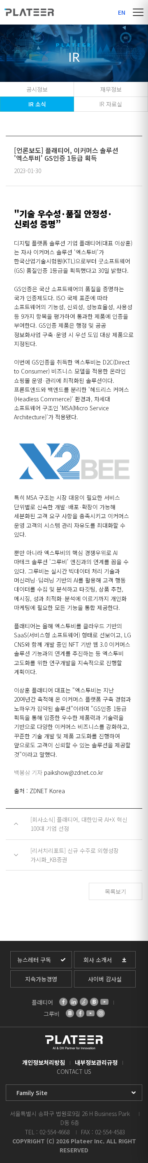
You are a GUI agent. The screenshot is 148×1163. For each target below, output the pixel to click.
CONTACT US (74, 1071)
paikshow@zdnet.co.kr (73, 772)
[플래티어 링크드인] (73, 1002)
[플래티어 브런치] (84, 1002)
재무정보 (111, 89)
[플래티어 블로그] (94, 1002)
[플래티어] (29, 12)
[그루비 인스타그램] (101, 1013)
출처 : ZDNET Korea (39, 791)
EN (121, 12)
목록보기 (115, 891)
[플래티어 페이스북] (63, 1002)
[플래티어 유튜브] (104, 1002)
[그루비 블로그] (70, 1013)
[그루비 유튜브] (90, 1013)
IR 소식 (37, 104)
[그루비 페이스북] (80, 1013)
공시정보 (37, 89)
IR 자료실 (110, 104)
